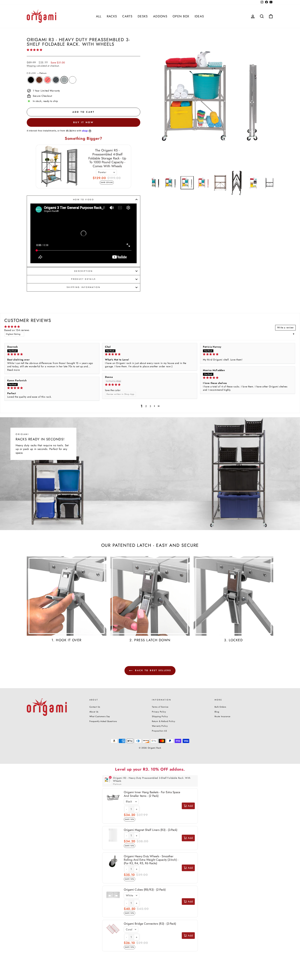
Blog (217, 711)
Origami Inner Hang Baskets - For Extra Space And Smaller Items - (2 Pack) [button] (152, 794)
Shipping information (83, 287)
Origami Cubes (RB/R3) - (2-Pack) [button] (145, 889)
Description (83, 271)
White (72, 79)
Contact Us (94, 706)
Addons (160, 16)
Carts (127, 16)
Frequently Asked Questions (103, 721)
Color (37, 73)
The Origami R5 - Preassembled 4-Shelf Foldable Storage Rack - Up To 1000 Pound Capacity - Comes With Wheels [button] (107, 158)
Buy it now (83, 122)
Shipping (31, 65)
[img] (52, 354)
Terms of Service (160, 706)
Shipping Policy (160, 716)
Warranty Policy (160, 725)
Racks (112, 16)
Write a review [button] (285, 327)
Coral (47, 79)
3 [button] (150, 406)
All (99, 16)
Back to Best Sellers (152, 670)
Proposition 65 (159, 730)
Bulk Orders (220, 706)
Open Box (181, 16)
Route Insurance (223, 716)
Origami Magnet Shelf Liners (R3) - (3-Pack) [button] (150, 830)
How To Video (83, 199)
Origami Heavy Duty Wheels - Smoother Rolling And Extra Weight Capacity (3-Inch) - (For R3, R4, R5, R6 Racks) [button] (151, 859)
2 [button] (146, 406)
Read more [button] (13, 370)
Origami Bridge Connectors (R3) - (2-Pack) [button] (150, 923)
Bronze (39, 79)
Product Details (83, 279)
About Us (94, 711)
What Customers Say (99, 716)
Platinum (64, 79)
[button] (34, 50)
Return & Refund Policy (163, 721)
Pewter (55, 79)
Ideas (199, 16)
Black (30, 79)
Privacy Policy (159, 711)
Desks (143, 16)
